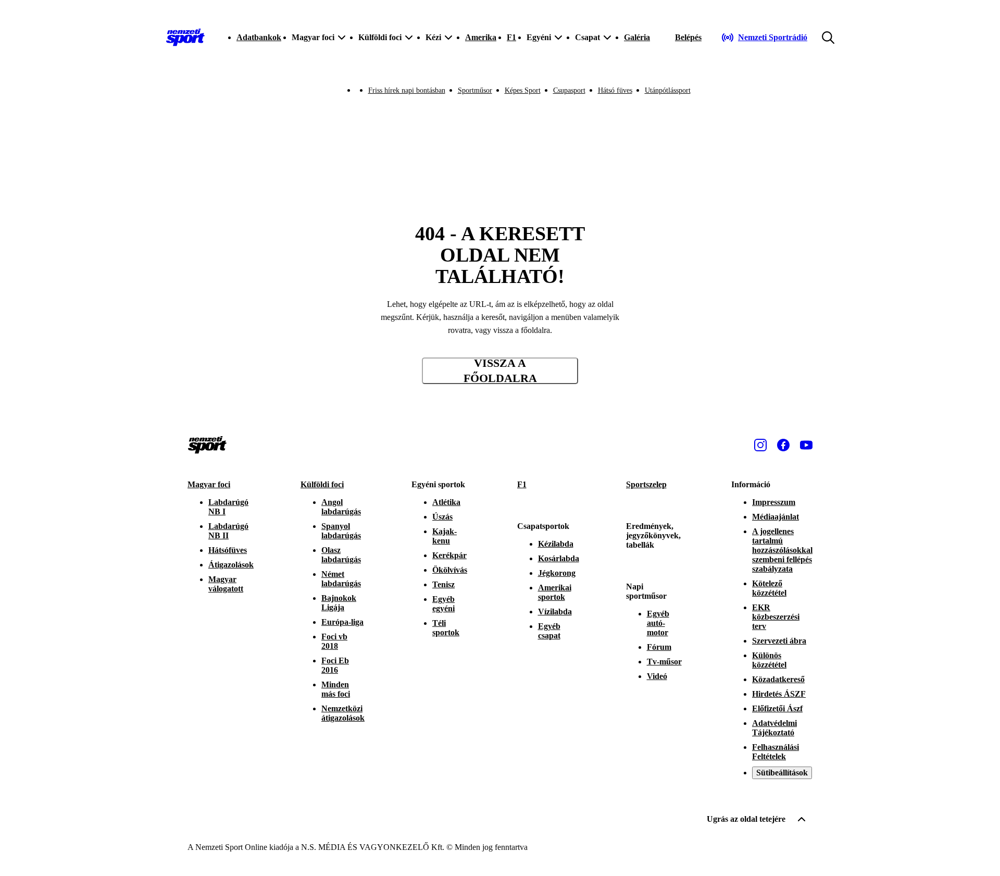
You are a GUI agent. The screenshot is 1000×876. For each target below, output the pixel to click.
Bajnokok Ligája (338, 603)
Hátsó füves (615, 90)
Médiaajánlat (775, 516)
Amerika (480, 37)
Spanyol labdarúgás (341, 531)
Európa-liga (342, 622)
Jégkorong (557, 573)
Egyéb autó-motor (658, 623)
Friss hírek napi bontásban (406, 90)
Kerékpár (449, 555)
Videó (657, 676)
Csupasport (569, 90)
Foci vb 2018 (334, 641)
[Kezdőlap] (185, 37)
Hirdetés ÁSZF (779, 693)
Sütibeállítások (782, 772)
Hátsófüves (227, 550)
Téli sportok (445, 628)
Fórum (659, 647)
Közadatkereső (778, 679)
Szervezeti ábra (779, 640)
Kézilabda (555, 543)
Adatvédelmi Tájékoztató (774, 728)
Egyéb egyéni (443, 604)
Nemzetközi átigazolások (343, 713)
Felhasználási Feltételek (775, 752)
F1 (511, 37)
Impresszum (773, 502)
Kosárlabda (558, 558)
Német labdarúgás (341, 579)
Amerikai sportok (554, 592)
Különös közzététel (769, 660)
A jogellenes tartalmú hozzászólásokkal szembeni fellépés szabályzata (782, 550)
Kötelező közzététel (769, 588)
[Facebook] (783, 445)
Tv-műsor (664, 661)
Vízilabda (555, 611)
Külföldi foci (322, 484)
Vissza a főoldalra (500, 370)
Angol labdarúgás (341, 507)
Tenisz (443, 584)
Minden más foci (335, 689)
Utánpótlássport (668, 90)
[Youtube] (806, 445)
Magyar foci (209, 484)
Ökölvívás (449, 569)
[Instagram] (760, 445)
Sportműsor (475, 90)
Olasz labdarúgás (341, 555)
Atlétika (446, 502)
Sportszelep (646, 484)
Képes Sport (523, 90)
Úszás (442, 516)
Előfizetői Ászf (777, 708)
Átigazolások (231, 564)
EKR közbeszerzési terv (775, 617)
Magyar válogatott (225, 584)
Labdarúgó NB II (228, 531)
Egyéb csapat (549, 631)
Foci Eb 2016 (335, 665)
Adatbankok (258, 37)
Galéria (637, 37)
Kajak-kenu (444, 536)
